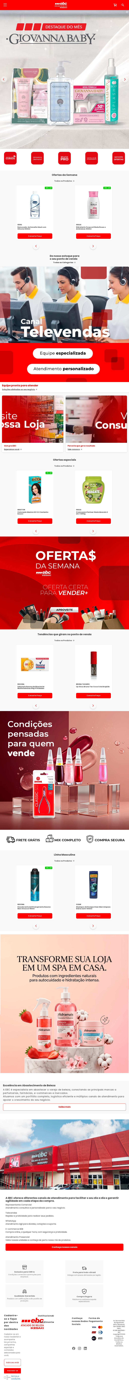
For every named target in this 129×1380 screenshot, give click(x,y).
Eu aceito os (9, 1377)
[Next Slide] (93, 246)
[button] (5, 5)
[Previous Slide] (36, 246)
